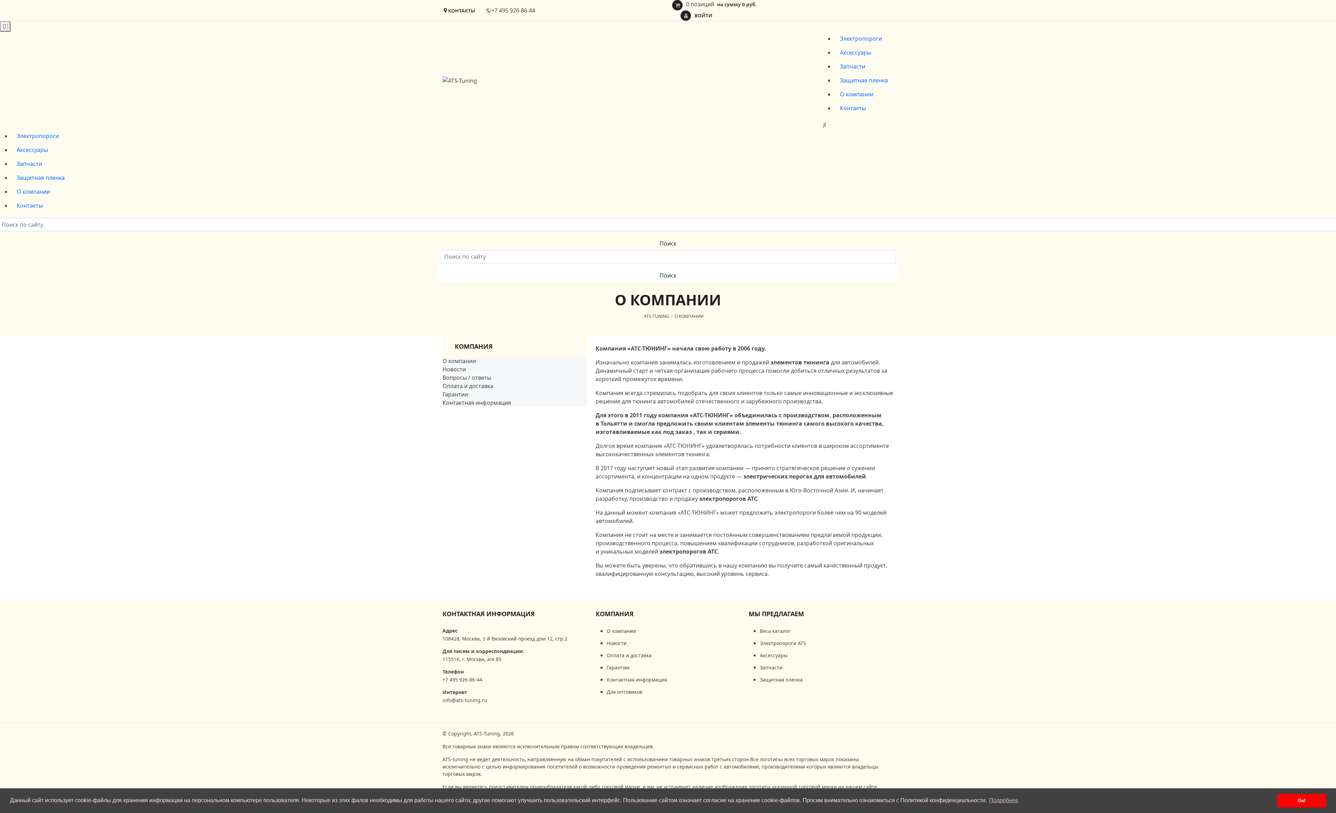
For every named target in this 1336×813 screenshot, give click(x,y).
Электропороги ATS (783, 643)
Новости (454, 369)
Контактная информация (477, 402)
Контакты (853, 108)
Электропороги (861, 38)
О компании (856, 94)
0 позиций (721, 4)
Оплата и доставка (468, 386)
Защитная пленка (864, 80)
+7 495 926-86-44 (513, 10)
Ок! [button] (1302, 800)
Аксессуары (855, 52)
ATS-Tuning (656, 316)
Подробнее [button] (1003, 800)
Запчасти (852, 66)
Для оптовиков (624, 692)
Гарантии (455, 394)
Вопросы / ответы (467, 377)
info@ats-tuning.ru (465, 700)
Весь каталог (775, 631)
